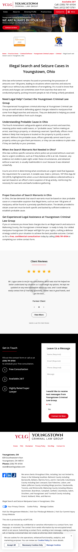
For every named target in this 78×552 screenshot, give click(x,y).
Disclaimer (29, 446)
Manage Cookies (47, 506)
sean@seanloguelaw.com (13, 466)
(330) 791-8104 (68, 4)
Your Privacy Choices (16, 506)
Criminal (58, 53)
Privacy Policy (40, 446)
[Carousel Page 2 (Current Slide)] (39, 307)
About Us (16, 12)
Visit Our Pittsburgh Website (42, 511)
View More (39, 315)
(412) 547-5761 (68, 7)
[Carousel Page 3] (43, 307)
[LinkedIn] (9, 475)
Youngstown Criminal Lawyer (44, 53)
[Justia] (14, 475)
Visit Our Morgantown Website (15, 511)
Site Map (51, 446)
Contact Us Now (11, 27)
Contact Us (60, 12)
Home (5, 12)
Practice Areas (46, 12)
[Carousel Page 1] (34, 307)
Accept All (11, 545)
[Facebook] (4, 475)
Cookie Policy (32, 506)
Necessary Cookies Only (32, 545)
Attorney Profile (30, 12)
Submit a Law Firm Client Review (39, 323)
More (73, 12)
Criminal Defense (26, 53)
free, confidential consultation (25, 236)
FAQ (21, 446)
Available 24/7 (69, 1)
